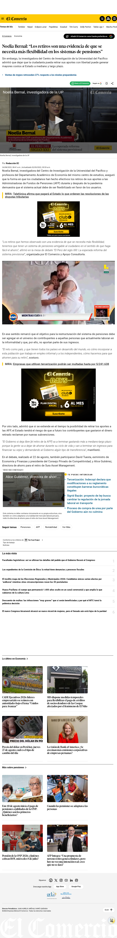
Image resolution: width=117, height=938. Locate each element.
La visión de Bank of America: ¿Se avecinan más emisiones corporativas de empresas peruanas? (67, 750)
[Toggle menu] (2, 18)
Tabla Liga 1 (98, 27)
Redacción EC (12, 163)
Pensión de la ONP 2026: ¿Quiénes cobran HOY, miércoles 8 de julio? (20, 857)
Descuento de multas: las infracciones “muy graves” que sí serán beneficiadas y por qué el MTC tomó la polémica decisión (51, 602)
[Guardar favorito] (106, 83)
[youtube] (66, 880)
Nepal (30, 27)
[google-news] (76, 880)
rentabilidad (51, 527)
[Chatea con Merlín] (102, 18)
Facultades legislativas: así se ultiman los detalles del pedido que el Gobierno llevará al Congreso (48, 560)
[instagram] (61, 880)
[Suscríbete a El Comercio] (108, 18)
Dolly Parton (85, 27)
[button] (58, 120)
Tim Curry (73, 27)
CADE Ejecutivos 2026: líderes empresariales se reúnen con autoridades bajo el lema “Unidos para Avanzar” (20, 702)
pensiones (26, 527)
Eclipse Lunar (41, 27)
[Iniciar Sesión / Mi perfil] (114, 18)
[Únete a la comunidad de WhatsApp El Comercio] (80, 83)
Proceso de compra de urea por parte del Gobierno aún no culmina (90, 510)
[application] (58, 120)
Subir (107, 910)
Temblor (21, 27)
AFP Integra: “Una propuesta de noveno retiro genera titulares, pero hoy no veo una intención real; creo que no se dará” (66, 860)
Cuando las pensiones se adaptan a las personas (67, 807)
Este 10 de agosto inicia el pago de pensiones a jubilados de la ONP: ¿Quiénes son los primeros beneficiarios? (20, 810)
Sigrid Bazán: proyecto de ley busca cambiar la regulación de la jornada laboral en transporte (89, 499)
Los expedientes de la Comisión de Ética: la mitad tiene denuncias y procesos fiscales (43, 569)
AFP (38, 527)
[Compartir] (112, 83)
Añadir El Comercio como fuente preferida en (89, 36)
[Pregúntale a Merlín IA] (111, 920)
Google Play (76, 887)
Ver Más (66, 527)
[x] (56, 880)
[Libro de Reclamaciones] (66, 895)
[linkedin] (71, 880)
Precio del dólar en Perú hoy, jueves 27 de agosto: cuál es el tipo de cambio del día (21, 750)
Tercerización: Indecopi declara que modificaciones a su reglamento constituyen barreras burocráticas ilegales (89, 485)
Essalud (63, 27)
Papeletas (53, 27)
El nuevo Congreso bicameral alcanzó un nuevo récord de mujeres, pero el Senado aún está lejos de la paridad (54, 611)
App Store (60, 887)
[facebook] (51, 880)
